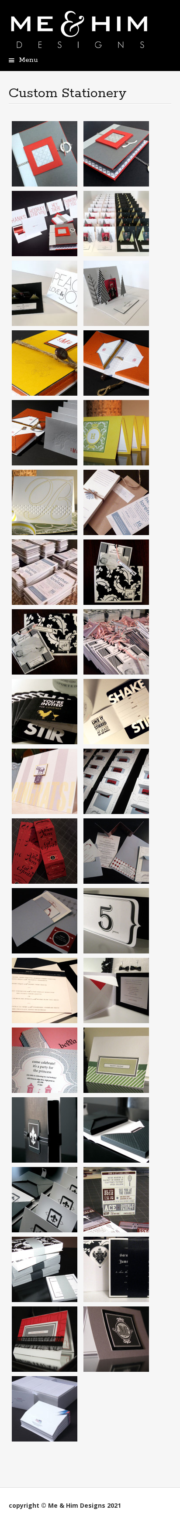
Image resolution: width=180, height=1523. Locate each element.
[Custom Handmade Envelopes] (44, 1408)
